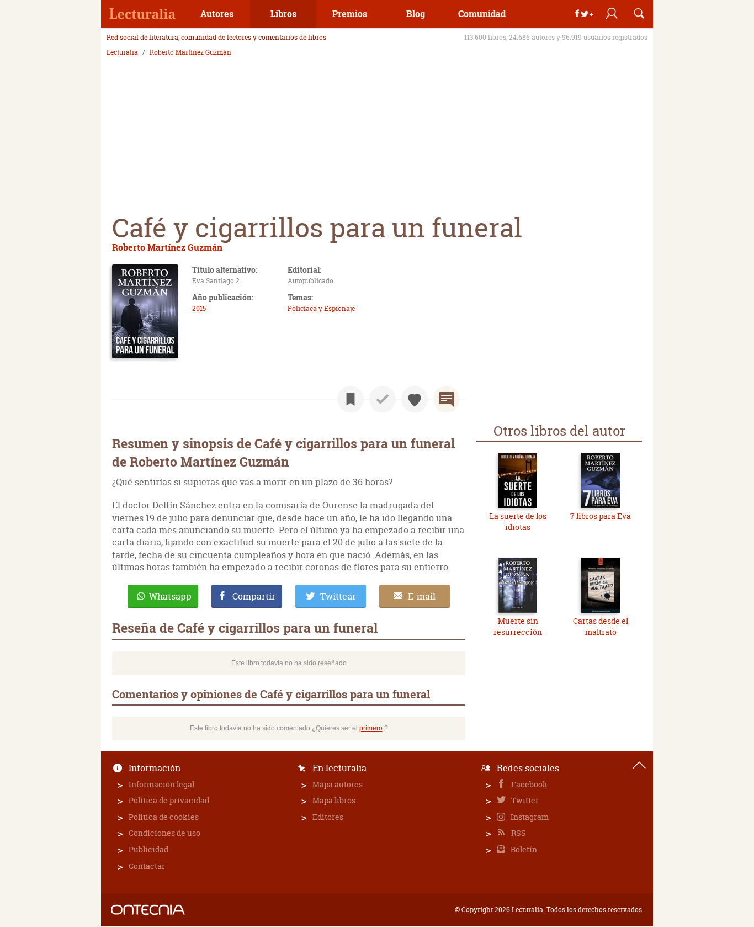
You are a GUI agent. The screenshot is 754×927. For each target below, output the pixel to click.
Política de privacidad (169, 800)
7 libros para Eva (600, 516)
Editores (327, 817)
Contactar (147, 866)
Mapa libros (333, 800)
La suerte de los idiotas (518, 521)
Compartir (253, 596)
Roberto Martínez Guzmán (190, 52)
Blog (415, 13)
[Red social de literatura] (142, 14)
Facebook (528, 784)
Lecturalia (122, 52)
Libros (283, 13)
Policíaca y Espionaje (321, 308)
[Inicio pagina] (639, 765)
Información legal (161, 784)
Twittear (338, 596)
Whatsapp (170, 596)
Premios (349, 13)
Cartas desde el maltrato (600, 626)
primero (371, 728)
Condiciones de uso (164, 833)
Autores (216, 13)
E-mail (422, 596)
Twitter (524, 800)
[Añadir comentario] (446, 399)
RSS (517, 833)
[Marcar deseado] (414, 399)
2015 (199, 308)
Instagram (529, 817)
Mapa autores (337, 784)
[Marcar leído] (382, 399)
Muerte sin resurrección (517, 626)
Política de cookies (164, 817)
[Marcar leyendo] (350, 399)
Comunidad (482, 13)
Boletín (523, 849)
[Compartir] (584, 14)
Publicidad (148, 849)
